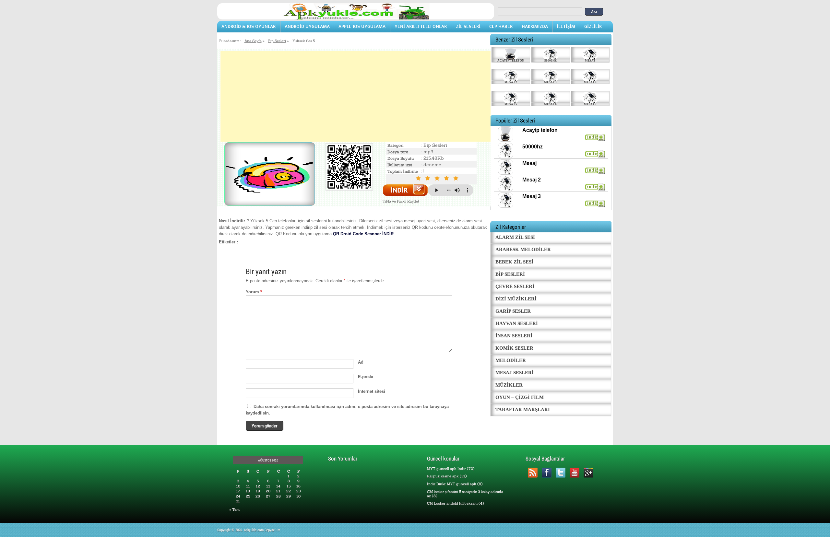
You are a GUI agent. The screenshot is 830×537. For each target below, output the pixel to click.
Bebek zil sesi (514, 261)
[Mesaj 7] (590, 96)
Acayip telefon (510, 60)
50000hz (550, 60)
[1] (419, 178)
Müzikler (509, 385)
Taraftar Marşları (522, 409)
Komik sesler (514, 348)
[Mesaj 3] (550, 75)
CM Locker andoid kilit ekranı (452, 503)
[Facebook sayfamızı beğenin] (546, 473)
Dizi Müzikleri (516, 298)
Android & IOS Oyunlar (248, 26)
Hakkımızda (535, 26)
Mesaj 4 (590, 82)
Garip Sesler (513, 311)
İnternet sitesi (371, 391)
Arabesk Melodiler (523, 249)
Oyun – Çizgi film (519, 397)
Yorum (254, 291)
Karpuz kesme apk (443, 476)
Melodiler (510, 360)
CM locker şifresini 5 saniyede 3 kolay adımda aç (465, 493)
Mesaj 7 (590, 104)
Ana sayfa (253, 41)
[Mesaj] (590, 53)
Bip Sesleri (277, 41)
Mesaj (590, 60)
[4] (447, 178)
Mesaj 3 (550, 82)
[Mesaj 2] (511, 75)
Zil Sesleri (468, 26)
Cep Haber (501, 26)
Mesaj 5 (510, 104)
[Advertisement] (355, 96)
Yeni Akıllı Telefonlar (421, 26)
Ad (360, 362)
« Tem (234, 509)
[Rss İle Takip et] (533, 473)
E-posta (365, 376)
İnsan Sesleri (513, 335)
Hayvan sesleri (516, 323)
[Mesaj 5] (511, 96)
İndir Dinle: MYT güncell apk (451, 484)
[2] (428, 178)
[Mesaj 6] (550, 96)
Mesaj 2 (510, 82)
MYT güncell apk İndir (446, 468)
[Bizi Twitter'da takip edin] (560, 473)
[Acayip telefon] (511, 53)
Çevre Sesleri (514, 286)
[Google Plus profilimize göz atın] (588, 473)
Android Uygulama (307, 26)
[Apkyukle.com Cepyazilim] (355, 18)
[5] (457, 178)
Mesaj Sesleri (514, 372)
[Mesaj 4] (590, 75)
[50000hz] (550, 53)
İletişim (566, 26)
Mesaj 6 (550, 104)
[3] (438, 178)
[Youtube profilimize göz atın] (574, 473)
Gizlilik (593, 26)
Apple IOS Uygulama (361, 26)
